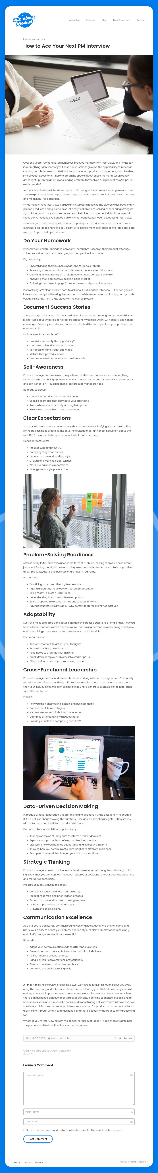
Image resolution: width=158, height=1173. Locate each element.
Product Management (34, 39)
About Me (74, 20)
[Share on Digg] (131, 1038)
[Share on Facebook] (115, 1038)
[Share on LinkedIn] (125, 1038)
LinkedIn (16, 1162)
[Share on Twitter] (120, 1038)
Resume (90, 20)
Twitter (27, 1162)
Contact (141, 20)
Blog (104, 20)
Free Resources (121, 20)
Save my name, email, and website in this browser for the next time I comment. (74, 1130)
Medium (39, 1162)
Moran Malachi (60, 1038)
